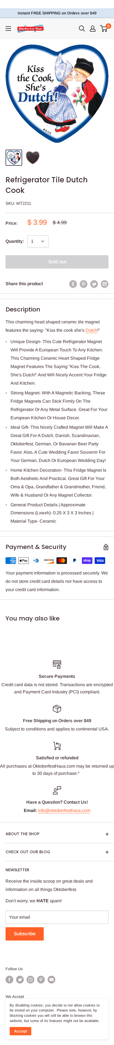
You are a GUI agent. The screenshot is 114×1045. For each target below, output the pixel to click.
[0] (103, 28)
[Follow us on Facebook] (9, 979)
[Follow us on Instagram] (30, 979)
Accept (20, 1031)
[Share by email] (104, 284)
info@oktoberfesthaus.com (64, 810)
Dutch (91, 330)
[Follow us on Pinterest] (41, 979)
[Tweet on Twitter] (94, 284)
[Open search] (82, 28)
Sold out (57, 261)
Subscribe (24, 933)
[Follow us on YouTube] (51, 979)
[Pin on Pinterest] (83, 284)
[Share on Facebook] (73, 284)
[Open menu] (8, 28)
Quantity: (15, 241)
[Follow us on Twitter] (20, 979)
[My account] (92, 28)
